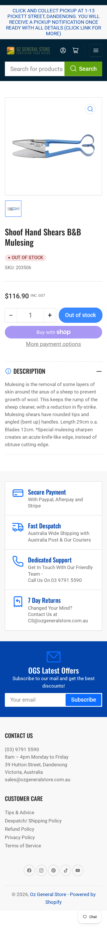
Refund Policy (19, 829)
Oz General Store (48, 894)
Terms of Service (23, 846)
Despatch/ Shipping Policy (33, 821)
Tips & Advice (19, 812)
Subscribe (83, 699)
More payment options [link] (53, 344)
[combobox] (53, 69)
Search (88, 69)
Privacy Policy (20, 837)
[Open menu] (96, 50)
